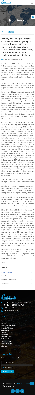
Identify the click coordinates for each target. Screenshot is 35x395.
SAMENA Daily (6, 341)
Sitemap (4, 346)
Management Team (8, 326)
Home (3, 321)
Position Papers (7, 336)
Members (4, 335)
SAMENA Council (23, 384)
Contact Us (5, 330)
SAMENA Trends (7, 339)
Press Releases (6, 344)
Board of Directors (7, 328)
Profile (3, 323)
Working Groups (7, 332)
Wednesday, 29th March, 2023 (12, 60)
